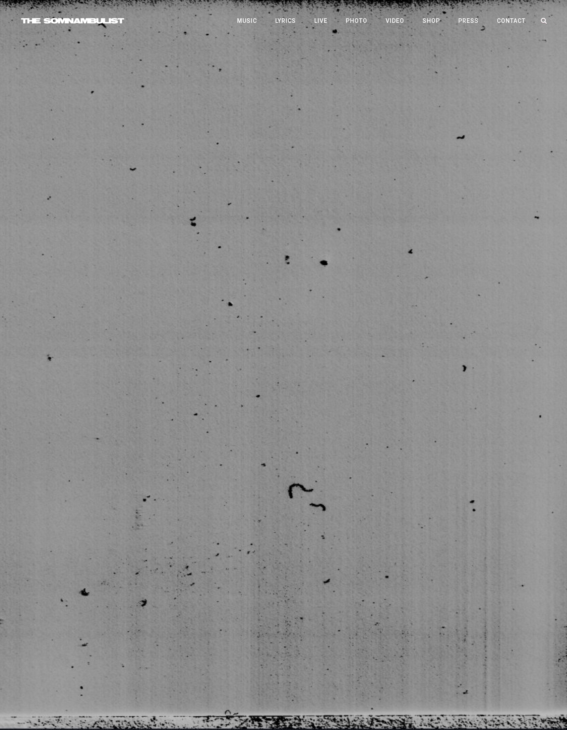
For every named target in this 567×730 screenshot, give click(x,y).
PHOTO (356, 20)
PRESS (468, 20)
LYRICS (285, 20)
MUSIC (247, 20)
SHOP (431, 20)
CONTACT (511, 20)
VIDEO (395, 20)
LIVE (320, 20)
